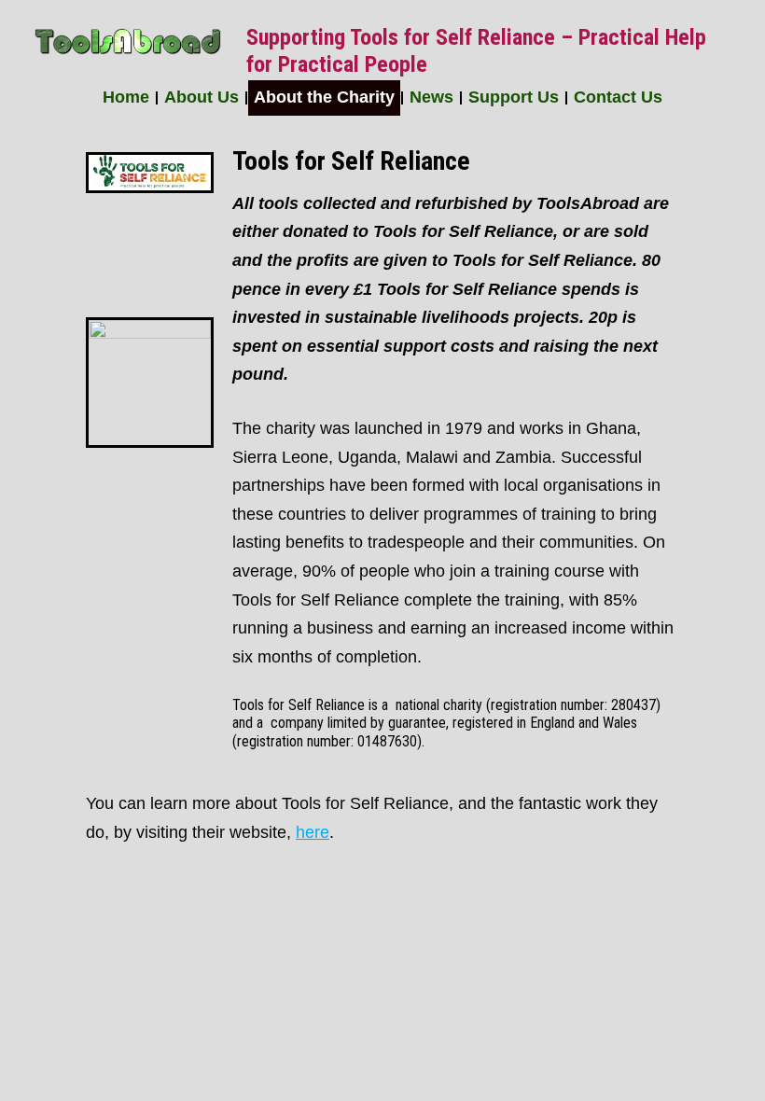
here (312, 832)
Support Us (513, 97)
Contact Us (618, 97)
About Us (201, 97)
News (431, 97)
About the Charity (324, 97)
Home (126, 97)
